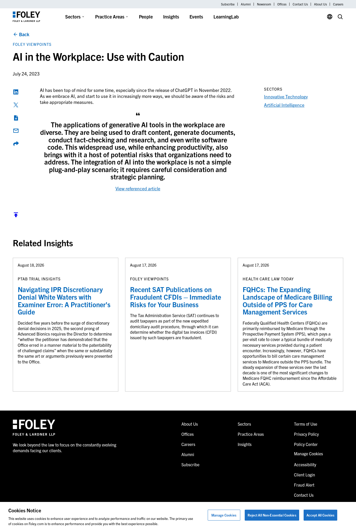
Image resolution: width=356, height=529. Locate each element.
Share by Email (16, 131)
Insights (171, 17)
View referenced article (137, 188)
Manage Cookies (223, 515)
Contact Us (300, 4)
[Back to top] (16, 216)
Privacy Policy (306, 434)
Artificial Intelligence (284, 105)
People (146, 17)
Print (16, 118)
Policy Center (306, 444)
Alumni (246, 4)
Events (196, 17)
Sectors (73, 17)
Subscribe (228, 4)
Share (16, 144)
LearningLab (226, 17)
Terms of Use (305, 423)
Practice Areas (109, 17)
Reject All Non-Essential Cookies (272, 515)
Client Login (304, 474)
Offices (281, 4)
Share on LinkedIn (16, 92)
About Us (320, 4)
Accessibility (305, 464)
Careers (338, 4)
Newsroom (264, 4)
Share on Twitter (16, 105)
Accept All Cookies (320, 515)
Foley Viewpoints (32, 44)
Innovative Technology (286, 96)
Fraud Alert (304, 484)
